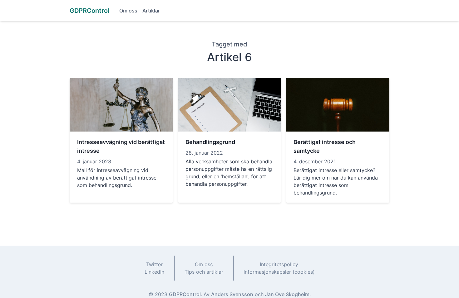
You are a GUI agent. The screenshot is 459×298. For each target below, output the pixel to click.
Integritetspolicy (279, 264)
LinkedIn (154, 272)
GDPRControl (185, 294)
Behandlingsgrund (210, 142)
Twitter (154, 264)
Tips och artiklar (204, 272)
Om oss (128, 10)
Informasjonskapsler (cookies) (279, 272)
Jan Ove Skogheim (287, 294)
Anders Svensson (232, 294)
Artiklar (151, 10)
